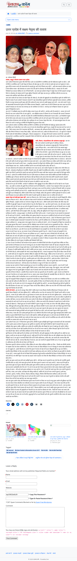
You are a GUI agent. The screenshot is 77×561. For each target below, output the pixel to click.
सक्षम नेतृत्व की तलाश (12, 452)
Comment (9, 506)
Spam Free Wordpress (44, 502)
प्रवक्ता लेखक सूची (28, 553)
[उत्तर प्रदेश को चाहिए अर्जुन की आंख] (38, 430)
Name (8, 474)
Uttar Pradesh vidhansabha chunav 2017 (28, 450)
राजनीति (13, 14)
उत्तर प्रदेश (45, 450)
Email (8, 481)
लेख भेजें (49, 553)
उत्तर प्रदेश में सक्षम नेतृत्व (56, 450)
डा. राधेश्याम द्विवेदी (20, 33)
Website (9, 488)
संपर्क (54, 553)
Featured (10, 450)
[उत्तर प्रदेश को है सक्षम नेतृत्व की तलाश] (16, 430)
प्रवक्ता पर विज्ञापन (40, 553)
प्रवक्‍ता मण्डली (17, 553)
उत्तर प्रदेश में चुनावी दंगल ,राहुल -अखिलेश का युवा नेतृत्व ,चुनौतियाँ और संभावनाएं (60, 438)
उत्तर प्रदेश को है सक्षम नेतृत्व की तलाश (15, 437)
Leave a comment (33, 33)
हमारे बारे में (9, 553)
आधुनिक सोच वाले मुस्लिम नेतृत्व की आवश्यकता (48, 458)
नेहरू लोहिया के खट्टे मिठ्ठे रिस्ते (24, 458)
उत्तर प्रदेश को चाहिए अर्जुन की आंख (36, 437)
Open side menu (13, 20)
